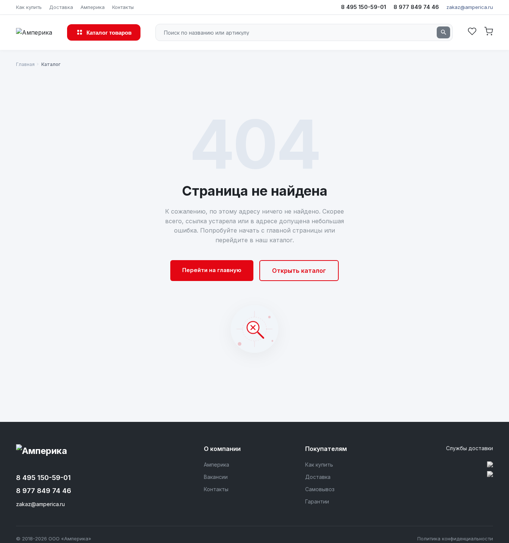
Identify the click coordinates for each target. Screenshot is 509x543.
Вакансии (216, 477)
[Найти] (443, 32)
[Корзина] (488, 32)
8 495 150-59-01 (363, 6)
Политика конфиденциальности (455, 539)
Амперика (92, 7)
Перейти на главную (211, 270)
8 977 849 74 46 (416, 6)
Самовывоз (320, 489)
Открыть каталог (299, 270)
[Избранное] (472, 32)
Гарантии (317, 501)
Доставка (61, 7)
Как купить (29, 7)
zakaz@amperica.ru (469, 7)
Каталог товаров (109, 32)
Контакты (123, 7)
